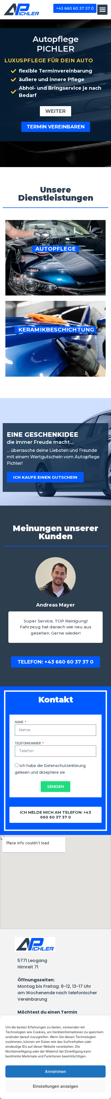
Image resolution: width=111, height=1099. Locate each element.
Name (19, 722)
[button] (102, 10)
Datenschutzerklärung (65, 765)
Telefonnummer (28, 743)
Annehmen (55, 1071)
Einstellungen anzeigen (55, 1086)
